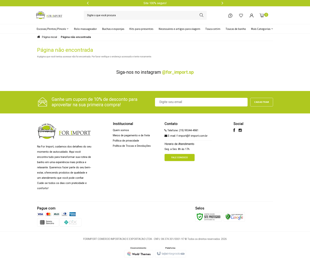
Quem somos (121, 130)
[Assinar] (261, 102)
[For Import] (49, 15)
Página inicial (49, 37)
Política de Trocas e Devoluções (132, 145)
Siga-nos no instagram (155, 72)
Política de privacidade (126, 140)
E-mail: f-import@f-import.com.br (187, 135)
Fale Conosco (179, 157)
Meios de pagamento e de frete (131, 135)
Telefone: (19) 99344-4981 (182, 130)
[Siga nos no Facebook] (234, 130)
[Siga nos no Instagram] (240, 130)
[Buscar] (201, 15)
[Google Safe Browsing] (234, 216)
